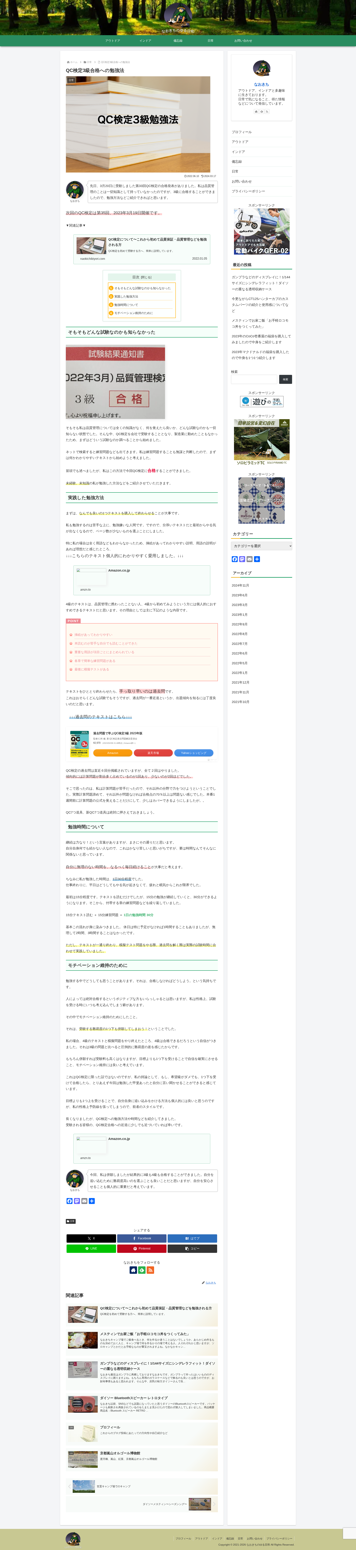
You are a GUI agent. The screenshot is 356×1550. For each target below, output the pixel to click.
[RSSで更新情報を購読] (150, 1270)
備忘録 (237, 161)
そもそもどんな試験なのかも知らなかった (142, 288)
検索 (234, 372)
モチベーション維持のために (133, 313)
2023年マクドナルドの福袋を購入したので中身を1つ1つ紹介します (260, 355)
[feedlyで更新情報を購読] (142, 1270)
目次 (135, 277)
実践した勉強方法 (126, 296)
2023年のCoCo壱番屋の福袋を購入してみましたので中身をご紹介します (261, 339)
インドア (238, 152)
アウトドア (240, 142)
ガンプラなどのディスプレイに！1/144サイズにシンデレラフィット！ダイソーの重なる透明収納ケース (261, 283)
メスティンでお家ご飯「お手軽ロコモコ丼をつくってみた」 (260, 323)
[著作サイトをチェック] (133, 1270)
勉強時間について (126, 304)
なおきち (261, 84)
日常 (72, 1221)
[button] (192, 1249)
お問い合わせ (242, 181)
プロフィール (242, 132)
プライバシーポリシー (248, 191)
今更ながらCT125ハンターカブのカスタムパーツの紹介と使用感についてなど (260, 305)
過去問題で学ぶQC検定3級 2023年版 (117, 733)
